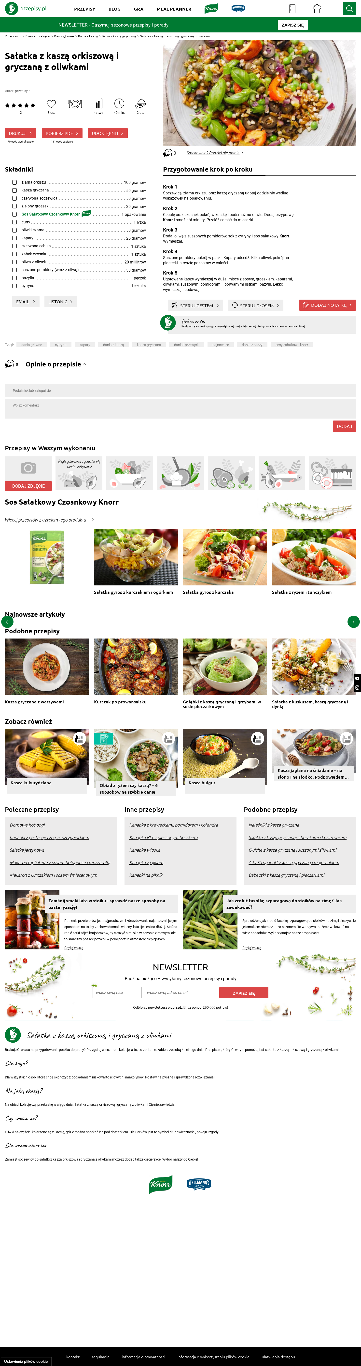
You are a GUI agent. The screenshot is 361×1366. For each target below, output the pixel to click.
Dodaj (344, 426)
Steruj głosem (257, 305)
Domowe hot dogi (27, 824)
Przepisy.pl (13, 36)
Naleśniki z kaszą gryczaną (274, 824)
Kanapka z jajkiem (146, 862)
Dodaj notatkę (329, 304)
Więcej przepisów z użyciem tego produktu (45, 520)
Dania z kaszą (88, 36)
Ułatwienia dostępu (278, 1357)
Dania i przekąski (38, 36)
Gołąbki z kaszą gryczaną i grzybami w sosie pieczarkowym (222, 704)
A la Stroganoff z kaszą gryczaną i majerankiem (294, 862)
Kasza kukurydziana (31, 782)
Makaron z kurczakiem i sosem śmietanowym (53, 874)
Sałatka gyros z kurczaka (208, 592)
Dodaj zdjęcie (28, 486)
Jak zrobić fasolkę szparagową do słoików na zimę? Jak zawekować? (284, 904)
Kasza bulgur (202, 782)
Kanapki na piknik (145, 874)
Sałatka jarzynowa (27, 849)
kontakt (73, 1357)
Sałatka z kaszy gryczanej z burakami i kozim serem (298, 837)
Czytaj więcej (73, 947)
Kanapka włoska (144, 849)
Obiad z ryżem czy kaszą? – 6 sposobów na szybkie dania (129, 788)
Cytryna (61, 345)
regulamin (101, 1357)
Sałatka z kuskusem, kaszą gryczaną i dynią (310, 704)
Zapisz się (244, 993)
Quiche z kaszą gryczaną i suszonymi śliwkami (292, 849)
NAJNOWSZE (220, 345)
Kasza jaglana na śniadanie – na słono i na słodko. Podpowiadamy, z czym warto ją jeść (313, 774)
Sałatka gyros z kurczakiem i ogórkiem (133, 592)
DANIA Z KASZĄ (113, 345)
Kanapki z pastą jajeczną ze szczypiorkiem (49, 837)
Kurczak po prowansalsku (120, 701)
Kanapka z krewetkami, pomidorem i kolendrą (173, 824)
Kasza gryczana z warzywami (34, 701)
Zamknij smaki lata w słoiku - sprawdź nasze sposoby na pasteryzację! (106, 904)
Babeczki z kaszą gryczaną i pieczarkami (286, 874)
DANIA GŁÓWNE (31, 345)
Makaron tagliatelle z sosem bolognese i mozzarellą (60, 862)
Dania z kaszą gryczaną (119, 36)
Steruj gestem (196, 305)
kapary (85, 345)
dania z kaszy (252, 345)
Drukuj (18, 133)
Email (23, 301)
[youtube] (357, 678)
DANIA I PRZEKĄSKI (186, 345)
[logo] (26, 8)
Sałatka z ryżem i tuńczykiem (302, 592)
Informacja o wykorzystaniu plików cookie (214, 1357)
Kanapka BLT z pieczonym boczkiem (163, 837)
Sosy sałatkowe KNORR (292, 345)
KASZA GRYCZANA (149, 345)
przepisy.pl (23, 91)
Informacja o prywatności (143, 1357)
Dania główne (64, 36)
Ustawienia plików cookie (26, 1361)
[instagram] (357, 687)
